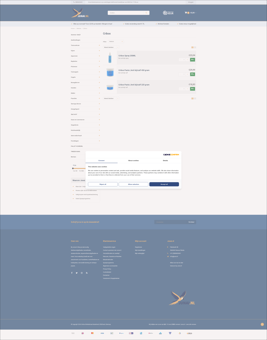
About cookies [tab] (133, 160)
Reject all (103, 184)
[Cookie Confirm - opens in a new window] (171, 155)
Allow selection (133, 184)
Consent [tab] (101, 160)
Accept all (164, 184)
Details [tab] (165, 160)
